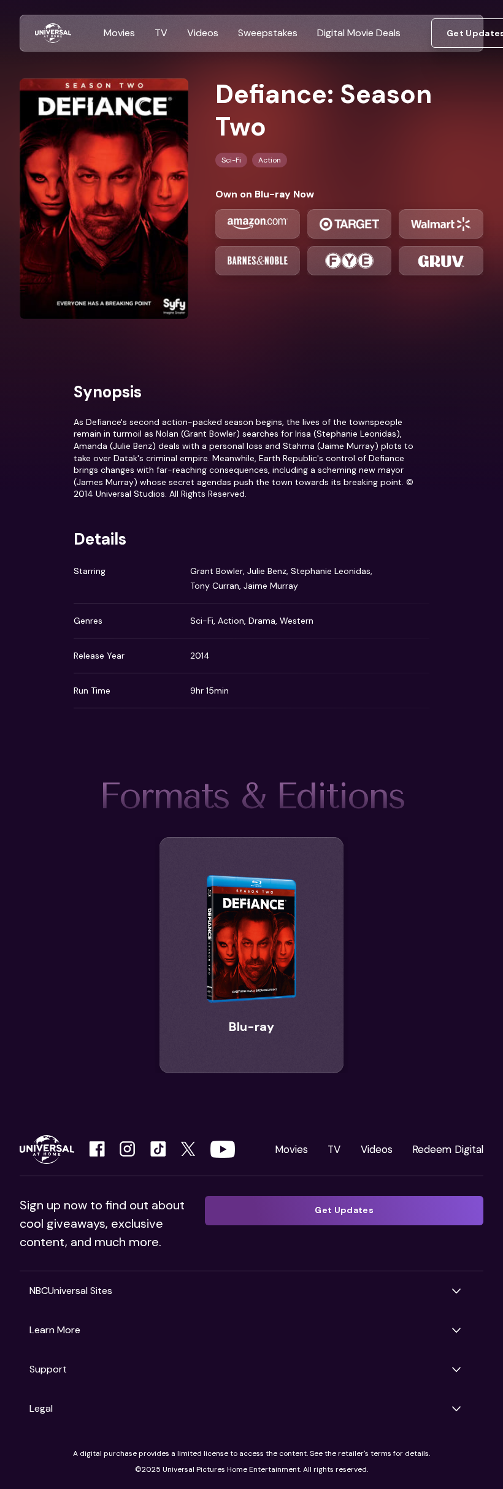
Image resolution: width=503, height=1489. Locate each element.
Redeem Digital (447, 1149)
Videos (377, 1149)
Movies (291, 1149)
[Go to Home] (53, 33)
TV (334, 1149)
